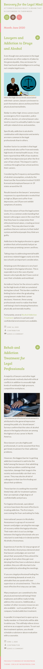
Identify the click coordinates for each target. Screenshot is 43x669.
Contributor (13, 330)
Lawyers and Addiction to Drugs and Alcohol (18, 43)
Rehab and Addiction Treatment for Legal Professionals (14, 358)
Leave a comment (15, 334)
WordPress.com (27, 664)
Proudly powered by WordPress (19, 661)
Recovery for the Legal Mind (23, 4)
